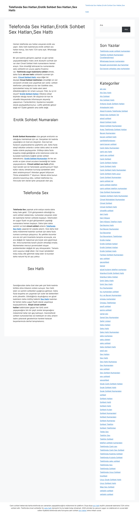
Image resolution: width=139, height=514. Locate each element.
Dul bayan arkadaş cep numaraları (115, 69)
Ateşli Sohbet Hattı (108, 122)
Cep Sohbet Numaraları (110, 192)
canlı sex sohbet (107, 155)
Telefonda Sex (106, 465)
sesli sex (103, 351)
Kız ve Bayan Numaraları (110, 295)
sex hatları (83, 510)
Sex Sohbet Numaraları (110, 373)
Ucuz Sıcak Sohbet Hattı (110, 480)
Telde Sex (104, 432)
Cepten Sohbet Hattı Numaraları (114, 196)
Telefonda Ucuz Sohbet (110, 472)
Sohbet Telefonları (108, 428)
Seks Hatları (105, 325)
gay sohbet (105, 258)
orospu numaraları (108, 299)
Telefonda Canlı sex (108, 446)
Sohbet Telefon (106, 424)
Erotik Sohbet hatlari (109, 244)
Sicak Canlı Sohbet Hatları (111, 384)
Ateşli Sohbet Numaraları (111, 126)
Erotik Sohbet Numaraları (35, 158)
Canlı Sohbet (105, 159)
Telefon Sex (105, 435)
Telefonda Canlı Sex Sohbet (112, 450)
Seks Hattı (104, 328)
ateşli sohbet (105, 118)
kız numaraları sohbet (109, 292)
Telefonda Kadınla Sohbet (111, 454)
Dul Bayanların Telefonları (111, 236)
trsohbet (103, 476)
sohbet (103, 395)
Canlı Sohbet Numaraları (110, 177)
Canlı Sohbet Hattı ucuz (110, 174)
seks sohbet (105, 343)
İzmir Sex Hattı (106, 284)
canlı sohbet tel (106, 181)
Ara (101, 25)
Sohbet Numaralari (108, 413)
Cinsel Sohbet (106, 203)
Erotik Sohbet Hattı (108, 251)
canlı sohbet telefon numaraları (113, 188)
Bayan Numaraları (107, 133)
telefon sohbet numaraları (111, 443)
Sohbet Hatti (105, 402)
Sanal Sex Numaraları (109, 317)
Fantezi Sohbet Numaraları (111, 255)
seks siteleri (105, 340)
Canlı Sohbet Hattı (108, 166)
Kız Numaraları (106, 288)
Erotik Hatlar (105, 240)
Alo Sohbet (105, 96)
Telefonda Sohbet (108, 468)
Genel (102, 266)
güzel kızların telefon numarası (113, 269)
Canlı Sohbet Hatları (108, 163)
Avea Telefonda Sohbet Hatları (113, 129)
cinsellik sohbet (106, 211)
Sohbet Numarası (107, 421)
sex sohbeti (105, 376)
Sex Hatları (104, 354)
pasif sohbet (105, 306)
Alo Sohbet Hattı (107, 100)
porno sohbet (106, 310)
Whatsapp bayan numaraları (112, 61)
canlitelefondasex (107, 141)
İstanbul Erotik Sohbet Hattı (112, 273)
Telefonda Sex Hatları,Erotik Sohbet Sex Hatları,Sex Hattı (105, 8)
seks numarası (106, 336)
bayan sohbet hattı (108, 137)
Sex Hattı (45, 299)
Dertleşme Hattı (107, 225)
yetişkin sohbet (106, 491)
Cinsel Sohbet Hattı (27, 77)
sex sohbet (105, 369)
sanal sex (104, 314)
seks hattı (48, 508)
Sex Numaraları (106, 365)
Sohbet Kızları (106, 410)
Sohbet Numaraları (108, 417)
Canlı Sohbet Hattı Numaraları (113, 170)
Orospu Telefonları (108, 303)
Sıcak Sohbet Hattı (108, 387)
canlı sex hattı (106, 152)
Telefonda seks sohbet (110, 461)
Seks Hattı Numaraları (109, 332)
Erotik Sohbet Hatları (29, 94)
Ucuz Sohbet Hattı (108, 483)
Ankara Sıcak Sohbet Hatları (112, 104)
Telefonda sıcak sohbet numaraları (115, 51)
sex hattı (96, 506)
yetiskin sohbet (106, 494)
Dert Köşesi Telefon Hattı (111, 222)
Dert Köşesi (105, 218)
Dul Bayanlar (105, 233)
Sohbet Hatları (106, 398)
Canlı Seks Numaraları (109, 148)
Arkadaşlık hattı (106, 107)
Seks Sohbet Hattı (108, 347)
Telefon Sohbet (106, 439)
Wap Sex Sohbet (107, 487)
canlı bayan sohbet (108, 144)
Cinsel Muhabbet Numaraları (112, 199)
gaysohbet (104, 262)
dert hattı (104, 214)
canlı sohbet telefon (108, 185)
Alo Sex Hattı (105, 93)
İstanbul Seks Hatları (109, 277)
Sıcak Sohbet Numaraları (111, 391)
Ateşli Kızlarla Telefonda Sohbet (114, 111)
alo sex (103, 89)
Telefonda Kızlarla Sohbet (111, 457)
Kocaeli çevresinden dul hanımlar (114, 65)
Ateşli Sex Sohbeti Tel (109, 115)
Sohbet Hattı (105, 406)
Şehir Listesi (105, 321)
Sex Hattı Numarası (108, 362)
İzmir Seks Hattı (107, 281)
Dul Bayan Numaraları (109, 229)
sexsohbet (104, 380)
